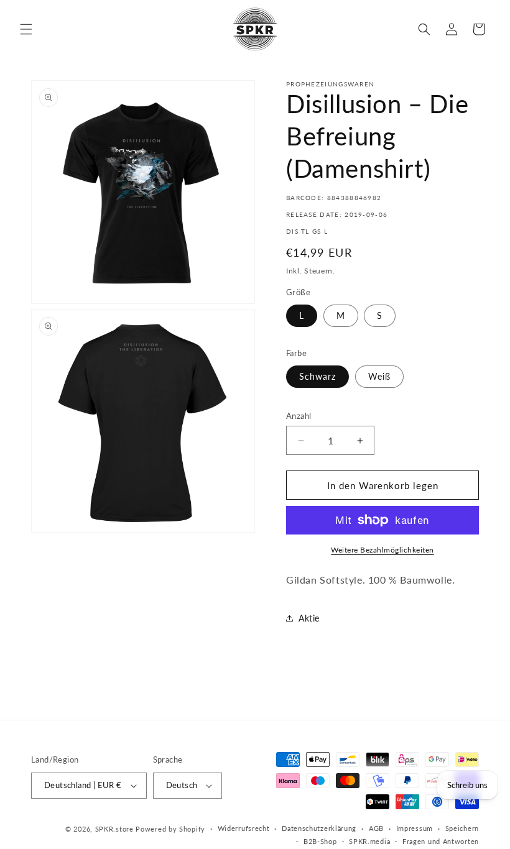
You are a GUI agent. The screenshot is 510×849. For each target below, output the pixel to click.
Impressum (414, 828)
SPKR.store (114, 829)
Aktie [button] (309, 618)
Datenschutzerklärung (319, 828)
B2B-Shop (320, 841)
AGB (376, 828)
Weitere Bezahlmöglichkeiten (382, 549)
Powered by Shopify (170, 829)
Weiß (379, 376)
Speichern (462, 828)
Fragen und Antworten (440, 841)
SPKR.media (369, 841)
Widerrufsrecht (244, 828)
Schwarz (317, 376)
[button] (26, 29)
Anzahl (298, 416)
